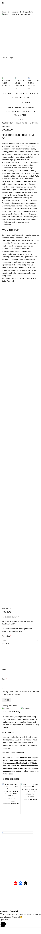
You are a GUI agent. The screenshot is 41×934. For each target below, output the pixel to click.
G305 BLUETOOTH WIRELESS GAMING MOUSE (11, 794)
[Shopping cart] (39, 3)
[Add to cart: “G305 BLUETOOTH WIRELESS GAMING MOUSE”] (9, 787)
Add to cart (25, 102)
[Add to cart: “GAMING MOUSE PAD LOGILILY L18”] (28, 785)
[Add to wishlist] (13, 787)
